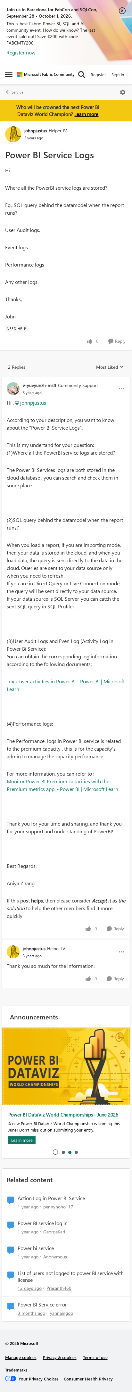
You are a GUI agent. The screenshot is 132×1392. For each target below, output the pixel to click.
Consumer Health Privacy (88, 1378)
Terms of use (95, 1357)
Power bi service (36, 1248)
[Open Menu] (122, 92)
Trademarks (16, 1369)
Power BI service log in (43, 1223)
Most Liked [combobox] (110, 367)
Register (98, 74)
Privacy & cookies (60, 1357)
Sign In (117, 74)
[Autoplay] (55, 1152)
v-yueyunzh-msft (39, 385)
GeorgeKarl (54, 1232)
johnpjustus (35, 131)
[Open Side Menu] (9, 74)
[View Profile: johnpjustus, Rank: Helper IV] (13, 134)
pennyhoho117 (58, 1207)
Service (17, 92)
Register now (21, 52)
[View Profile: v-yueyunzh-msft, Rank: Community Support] (13, 388)
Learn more (86, 114)
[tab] (63, 1152)
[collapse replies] (66, 380)
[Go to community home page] (46, 74)
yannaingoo (61, 1313)
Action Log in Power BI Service (51, 1198)
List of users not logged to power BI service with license (71, 1276)
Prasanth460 (58, 1288)
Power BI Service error (42, 1304)
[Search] (82, 74)
